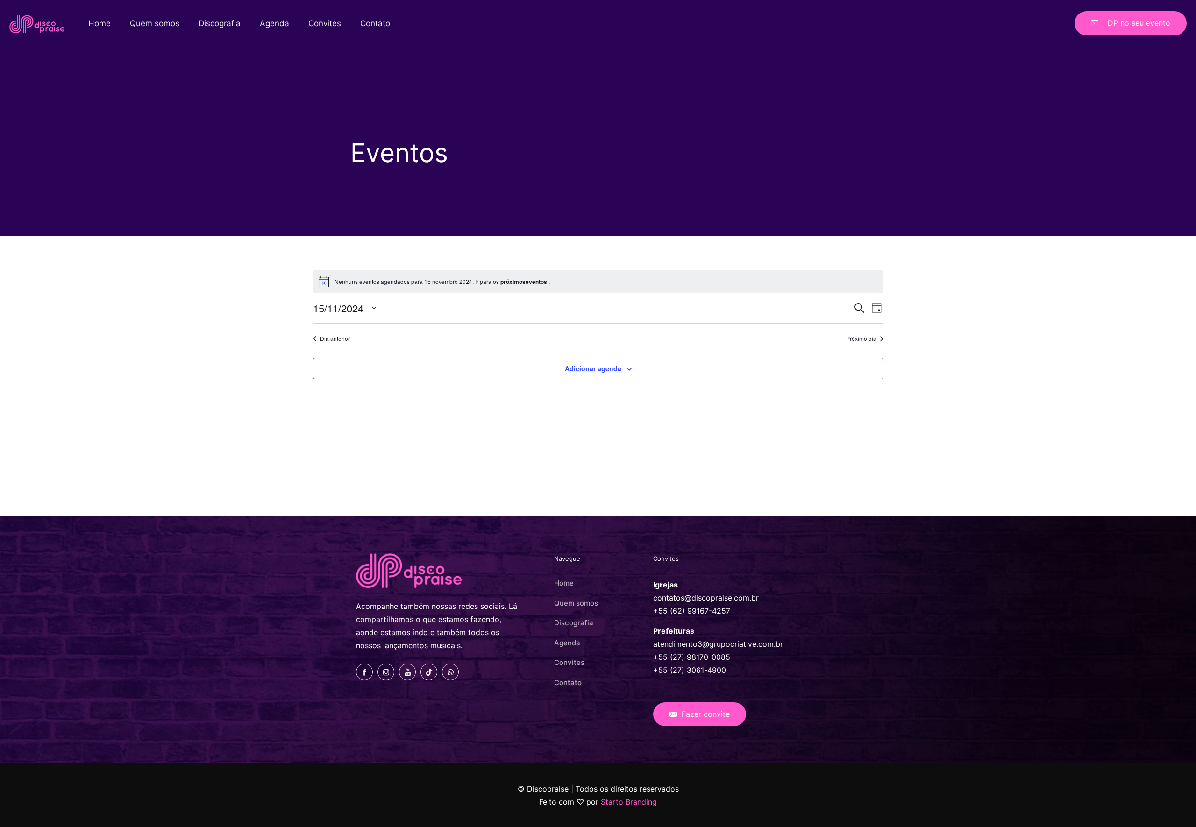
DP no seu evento (1136, 23)
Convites (569, 662)
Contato (568, 682)
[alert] (598, 281)
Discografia (573, 622)
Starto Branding (629, 801)
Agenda (567, 642)
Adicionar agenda (593, 368)
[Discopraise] (37, 23)
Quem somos (576, 603)
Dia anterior (335, 338)
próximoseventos (524, 281)
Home (564, 583)
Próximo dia (861, 338)
